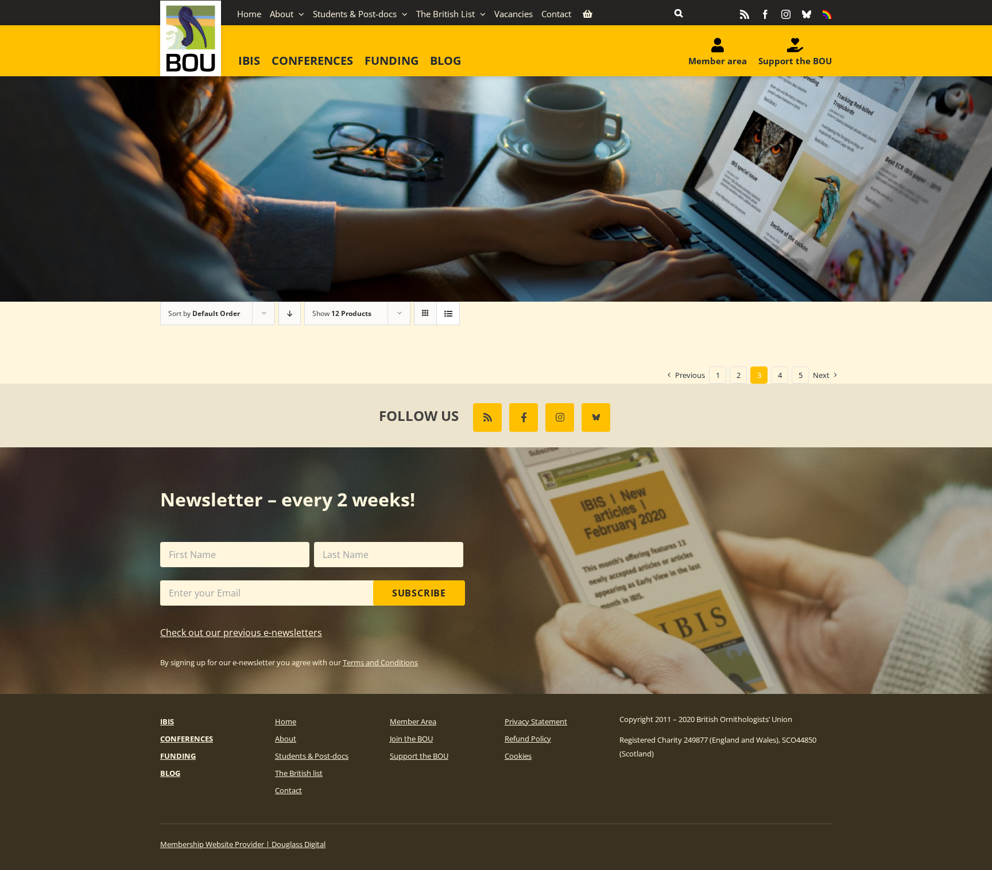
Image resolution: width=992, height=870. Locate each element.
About (285, 739)
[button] (679, 12)
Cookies (518, 756)
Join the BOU (411, 739)
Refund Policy (528, 739)
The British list (299, 773)
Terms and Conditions (380, 662)
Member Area (413, 721)
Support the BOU (419, 756)
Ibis (167, 721)
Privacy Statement (536, 721)
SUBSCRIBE (419, 593)
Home (285, 721)
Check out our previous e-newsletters (241, 632)
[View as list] (448, 313)
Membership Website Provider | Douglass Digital (243, 844)
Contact (288, 790)
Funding (178, 756)
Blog (170, 773)
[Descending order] (289, 313)
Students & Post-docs (311, 756)
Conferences (186, 739)
